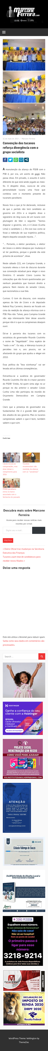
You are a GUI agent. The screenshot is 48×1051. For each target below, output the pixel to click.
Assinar (38, 530)
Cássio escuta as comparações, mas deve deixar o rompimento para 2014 (10, 469)
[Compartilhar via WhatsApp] (15, 160)
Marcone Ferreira (28, 138)
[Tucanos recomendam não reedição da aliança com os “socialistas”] (31, 457)
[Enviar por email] (21, 160)
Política (8, 540)
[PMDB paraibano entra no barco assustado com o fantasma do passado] (11, 483)
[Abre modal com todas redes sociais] (26, 160)
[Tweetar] (10, 160)
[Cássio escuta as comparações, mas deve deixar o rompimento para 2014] (11, 457)
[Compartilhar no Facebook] (5, 160)
